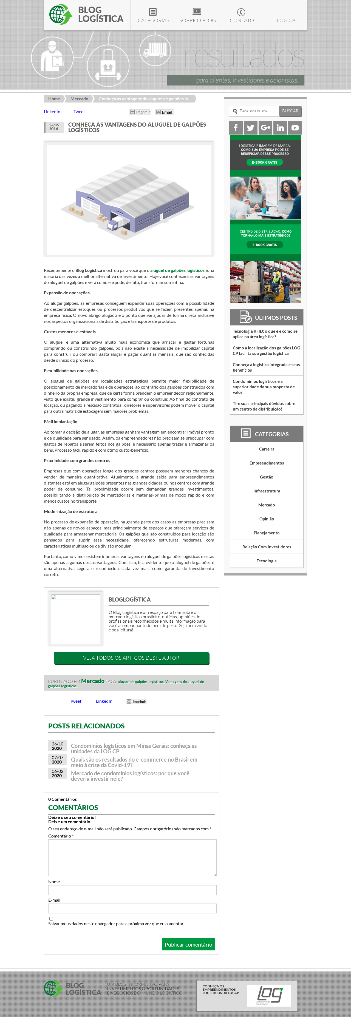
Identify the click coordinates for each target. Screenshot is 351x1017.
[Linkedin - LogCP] (280, 132)
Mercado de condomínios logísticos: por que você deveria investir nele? (130, 776)
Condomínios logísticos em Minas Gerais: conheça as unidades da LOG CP (134, 748)
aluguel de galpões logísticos (177, 270)
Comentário (60, 836)
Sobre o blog (197, 20)
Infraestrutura (266, 490)
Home (54, 98)
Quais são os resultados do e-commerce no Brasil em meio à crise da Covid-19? (134, 762)
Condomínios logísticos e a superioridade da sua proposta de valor (264, 387)
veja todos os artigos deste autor (131, 657)
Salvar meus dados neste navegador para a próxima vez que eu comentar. (116, 923)
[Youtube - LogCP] (295, 132)
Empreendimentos (267, 462)
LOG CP (286, 20)
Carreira (266, 448)
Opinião (266, 518)
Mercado (79, 98)
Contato (242, 20)
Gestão (266, 476)
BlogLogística (130, 599)
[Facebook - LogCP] (236, 132)
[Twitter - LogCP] (250, 132)
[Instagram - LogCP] (265, 132)
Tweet (79, 111)
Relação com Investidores (266, 546)
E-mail (54, 900)
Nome (54, 881)
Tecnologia (267, 560)
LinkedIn (52, 111)
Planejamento (267, 532)
